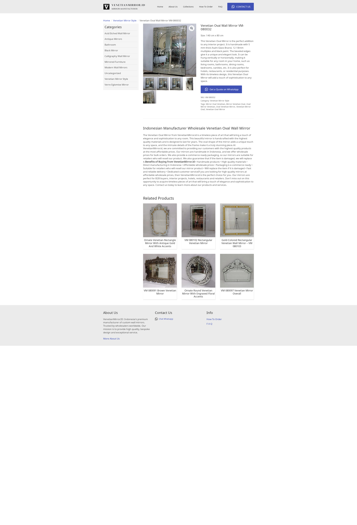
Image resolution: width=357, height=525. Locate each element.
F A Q (209, 323)
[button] (192, 28)
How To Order (206, 6)
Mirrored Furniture (115, 61)
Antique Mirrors (113, 39)
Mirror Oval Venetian (215, 104)
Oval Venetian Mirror (225, 106)
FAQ (220, 6)
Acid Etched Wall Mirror (117, 33)
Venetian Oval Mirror (215, 109)
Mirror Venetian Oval (235, 104)
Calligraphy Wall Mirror (117, 56)
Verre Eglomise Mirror (117, 84)
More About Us (111, 338)
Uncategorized (113, 73)
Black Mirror (111, 50)
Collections (188, 6)
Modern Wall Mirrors (116, 67)
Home (160, 6)
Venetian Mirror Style (125, 20)
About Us (173, 6)
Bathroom (110, 44)
